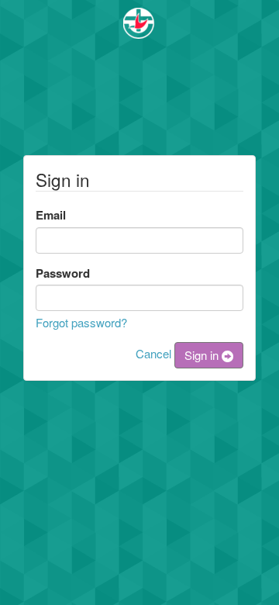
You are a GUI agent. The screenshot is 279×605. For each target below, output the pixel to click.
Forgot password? (81, 322)
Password (63, 273)
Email (51, 215)
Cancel (153, 353)
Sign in (203, 355)
